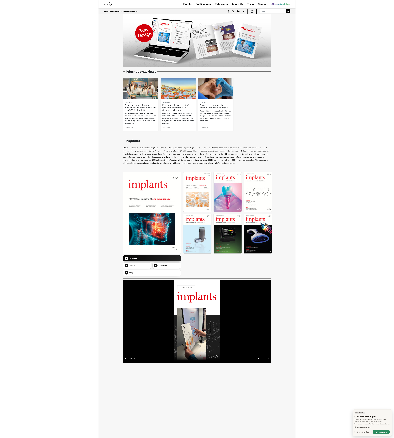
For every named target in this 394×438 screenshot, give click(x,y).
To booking (163, 265)
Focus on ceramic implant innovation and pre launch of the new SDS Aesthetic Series (140, 107)
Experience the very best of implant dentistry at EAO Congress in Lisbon (175, 107)
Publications (114, 11)
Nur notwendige (363, 432)
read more (129, 128)
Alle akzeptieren (381, 432)
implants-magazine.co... (130, 11)
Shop (131, 273)
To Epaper (133, 258)
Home (106, 11)
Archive (132, 265)
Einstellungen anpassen (362, 427)
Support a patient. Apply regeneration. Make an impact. (214, 106)
